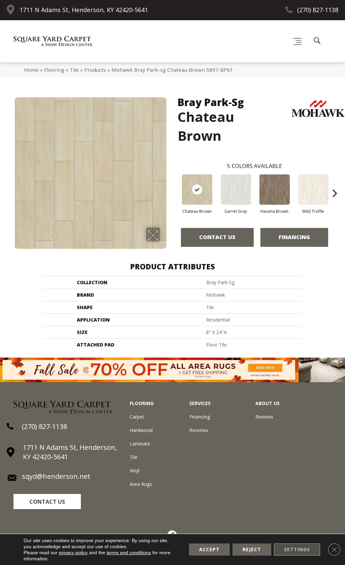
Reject (252, 549)
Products (95, 69)
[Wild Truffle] (313, 189)
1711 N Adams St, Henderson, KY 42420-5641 (84, 10)
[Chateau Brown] (197, 189)
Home (31, 69)
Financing (294, 237)
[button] (47, 501)
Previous (174, 182)
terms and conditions (128, 552)
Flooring (54, 69)
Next (335, 182)
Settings (297, 549)
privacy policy (73, 552)
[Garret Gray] (236, 189)
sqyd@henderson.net (56, 476)
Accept (209, 549)
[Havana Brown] (274, 189)
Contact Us (217, 237)
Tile (74, 69)
